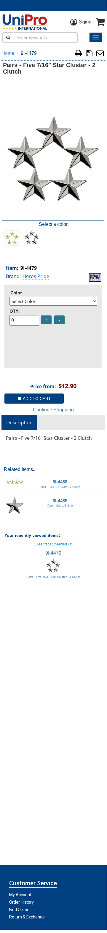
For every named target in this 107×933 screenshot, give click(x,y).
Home (7, 53)
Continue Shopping (53, 409)
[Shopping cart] (100, 22)
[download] (89, 54)
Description (19, 422)
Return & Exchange (27, 917)
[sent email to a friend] (100, 54)
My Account (20, 894)
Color (16, 293)
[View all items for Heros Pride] (95, 277)
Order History (21, 902)
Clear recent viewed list (53, 544)
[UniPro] (23, 22)
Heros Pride (36, 276)
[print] (78, 54)
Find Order (18, 909)
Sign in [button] (85, 22)
